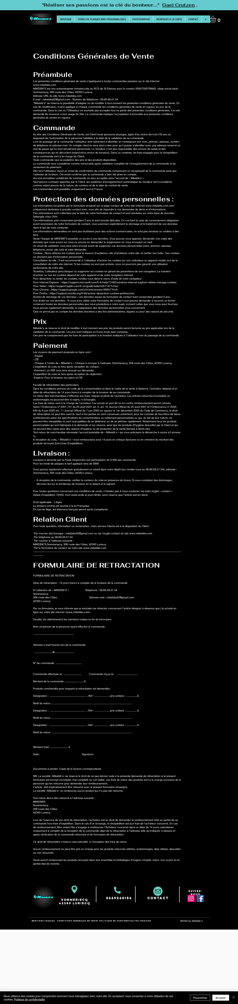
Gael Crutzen (178, 5)
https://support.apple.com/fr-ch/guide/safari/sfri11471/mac (83, 286)
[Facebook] (200, 898)
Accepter (221, 998)
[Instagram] (191, 898)
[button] (216, 19)
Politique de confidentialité (29, 999)
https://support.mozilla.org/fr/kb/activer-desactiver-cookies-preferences (92, 293)
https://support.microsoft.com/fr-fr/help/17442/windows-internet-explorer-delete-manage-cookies (118, 282)
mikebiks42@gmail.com (56, 99)
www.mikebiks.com (44, 84)
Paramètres (200, 998)
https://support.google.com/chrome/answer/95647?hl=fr (84, 289)
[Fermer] (233, 997)
